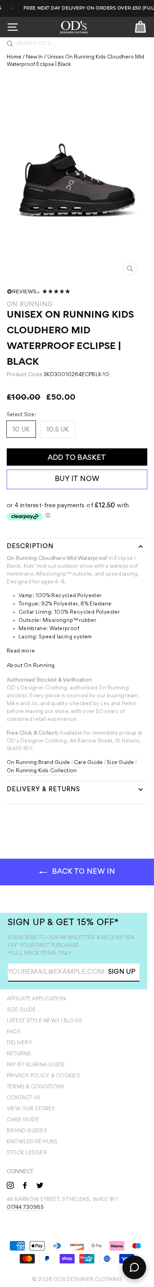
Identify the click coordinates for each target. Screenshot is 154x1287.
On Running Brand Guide (38, 762)
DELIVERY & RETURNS (43, 789)
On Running (30, 304)
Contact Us (23, 1098)
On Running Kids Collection (42, 771)
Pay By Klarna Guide (36, 1065)
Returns (19, 1054)
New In (34, 57)
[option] (77, 184)
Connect (20, 1172)
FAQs (14, 1032)
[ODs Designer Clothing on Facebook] (24, 1185)
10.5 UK (58, 430)
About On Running (30, 666)
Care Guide (88, 762)
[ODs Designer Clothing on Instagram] (10, 1185)
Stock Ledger (27, 1153)
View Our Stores (31, 1109)
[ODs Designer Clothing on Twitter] (39, 1185)
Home (14, 57)
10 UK (21, 430)
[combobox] (81, 43)
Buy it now (77, 479)
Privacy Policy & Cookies (43, 1076)
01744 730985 (25, 1207)
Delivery (19, 1043)
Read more (21, 651)
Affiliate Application (36, 999)
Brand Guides (27, 1131)
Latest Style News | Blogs (44, 1021)
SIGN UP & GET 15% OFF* (63, 923)
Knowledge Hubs (32, 1142)
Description (30, 546)
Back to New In (82, 872)
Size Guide (120, 762)
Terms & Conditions (35, 1087)
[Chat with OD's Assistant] (134, 1267)
